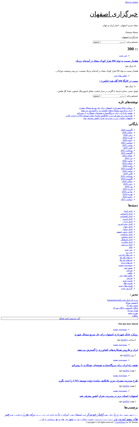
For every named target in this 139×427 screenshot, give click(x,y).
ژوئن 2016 (127, 184)
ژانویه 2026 (127, 140)
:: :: (136, 415)
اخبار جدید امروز (125, 224)
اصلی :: (71, 415)
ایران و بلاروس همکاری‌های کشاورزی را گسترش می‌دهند (106, 110)
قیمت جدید (127, 281)
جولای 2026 (127, 132)
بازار (56, 415)
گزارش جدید (126, 288)
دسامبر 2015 (126, 199)
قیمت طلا (128, 283)
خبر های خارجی (125, 255)
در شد (101, 419)
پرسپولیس (51, 419)
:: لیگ (111, 415)
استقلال (78, 415)
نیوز (70, 419)
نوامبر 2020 (127, 161)
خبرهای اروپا (126, 263)
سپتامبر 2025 (126, 150)
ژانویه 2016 (127, 197)
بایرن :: (43, 415)
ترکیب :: (17, 415)
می (75, 419)
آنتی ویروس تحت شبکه (69, 318)
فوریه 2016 (127, 194)
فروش (129, 278)
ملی (78, 419)
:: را (116, 414)
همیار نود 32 (132, 310)
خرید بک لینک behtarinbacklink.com (122, 300)
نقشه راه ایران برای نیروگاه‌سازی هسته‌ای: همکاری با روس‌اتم (104, 113)
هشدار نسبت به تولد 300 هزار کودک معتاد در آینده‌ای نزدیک (107, 60)
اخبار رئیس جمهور (124, 232)
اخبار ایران (127, 221)
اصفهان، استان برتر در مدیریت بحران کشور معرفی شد (107, 118)
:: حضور (126, 415)
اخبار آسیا (128, 211)
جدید (12, 415)
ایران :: (65, 414)
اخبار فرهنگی (126, 239)
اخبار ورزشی (126, 245)
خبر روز (128, 252)
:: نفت (106, 415)
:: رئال (121, 415)
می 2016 (128, 186)
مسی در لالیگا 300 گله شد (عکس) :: (118, 81)
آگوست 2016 (126, 179)
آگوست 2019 (126, 168)
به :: (26, 414)
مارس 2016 (127, 192)
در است (110, 419)
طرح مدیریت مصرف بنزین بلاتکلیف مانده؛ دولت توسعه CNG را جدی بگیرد (99, 116)
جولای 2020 (127, 163)
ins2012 (124, 340)
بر (39, 415)
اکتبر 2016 (127, 174)
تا (21, 415)
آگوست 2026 (126, 130)
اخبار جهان (127, 226)
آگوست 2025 (126, 153)
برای (32, 414)
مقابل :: (83, 419)
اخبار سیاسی (126, 237)
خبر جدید (123, 55)
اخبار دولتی (127, 229)
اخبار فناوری (126, 242)
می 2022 (128, 158)
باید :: (47, 415)
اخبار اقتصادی (126, 216)
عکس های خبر (120, 76)
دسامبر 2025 (126, 143)
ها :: (66, 419)
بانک (130, 247)
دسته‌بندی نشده (125, 265)
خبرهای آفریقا (126, 257)
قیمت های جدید (125, 286)
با (59, 414)
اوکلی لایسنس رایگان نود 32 (125, 308)
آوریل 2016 (127, 189)
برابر (37, 415)
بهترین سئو (133, 313)
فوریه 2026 (127, 137)
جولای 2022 (127, 155)
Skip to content (131, 2)
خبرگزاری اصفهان (114, 13)
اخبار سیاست (126, 234)
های (62, 419)
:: (137, 415)
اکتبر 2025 (127, 148)
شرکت (129, 270)
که (46, 419)
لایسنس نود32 (132, 303)
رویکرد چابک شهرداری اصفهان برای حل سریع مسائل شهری (105, 108)
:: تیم (132, 415)
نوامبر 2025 (127, 145)
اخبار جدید (97, 414)
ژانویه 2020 (127, 166)
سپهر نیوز (128, 268)
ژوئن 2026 (127, 135)
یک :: (42, 419)
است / (84, 415)
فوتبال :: (96, 419)
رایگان (135, 316)
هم (59, 419)
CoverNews (120, 422)
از (88, 414)
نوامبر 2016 (127, 171)
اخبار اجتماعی (126, 214)
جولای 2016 (127, 181)
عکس (129, 273)
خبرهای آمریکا (126, 260)
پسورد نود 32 (132, 305)
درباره (106, 419)
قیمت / (90, 419)
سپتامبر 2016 (126, 176)
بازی (52, 414)
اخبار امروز (127, 219)
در (115, 419)
